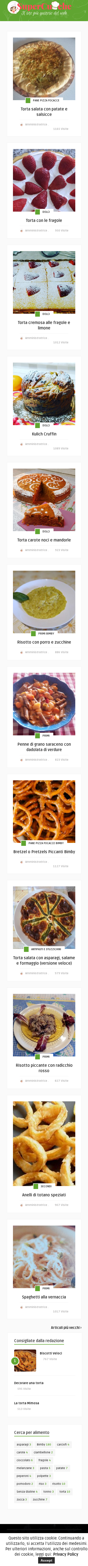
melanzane (25, 1468)
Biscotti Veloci (51, 1353)
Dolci (46, 212)
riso (42, 1484)
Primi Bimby (46, 633)
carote (22, 1452)
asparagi (24, 1444)
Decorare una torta (29, 1383)
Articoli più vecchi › (66, 1328)
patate (62, 1468)
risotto (58, 1484)
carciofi (63, 1444)
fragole (45, 1460)
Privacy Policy (65, 1554)
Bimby (44, 1444)
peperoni (24, 1476)
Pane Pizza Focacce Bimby (46, 843)
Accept (46, 1560)
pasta (45, 1468)
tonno (49, 1492)
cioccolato (25, 1460)
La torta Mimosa (26, 1403)
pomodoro (25, 1484)
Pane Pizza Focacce (46, 100)
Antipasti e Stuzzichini (46, 949)
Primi (46, 735)
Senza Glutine (27, 1492)
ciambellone (43, 1452)
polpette (44, 1476)
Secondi (46, 1186)
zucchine (40, 1499)
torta (65, 1492)
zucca (22, 1499)
